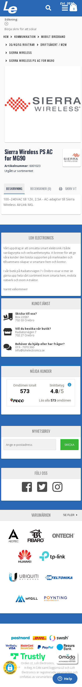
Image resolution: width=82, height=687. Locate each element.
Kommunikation (25, 37)
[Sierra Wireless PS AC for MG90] (43, 104)
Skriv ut (70, 188)
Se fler (69, 515)
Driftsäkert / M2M (54, 45)
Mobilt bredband (53, 37)
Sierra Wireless (20, 52)
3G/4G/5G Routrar (22, 45)
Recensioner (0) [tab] (40, 188)
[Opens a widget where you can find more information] (64, 679)
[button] (10, 667)
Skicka (69, 445)
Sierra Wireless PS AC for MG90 (31, 60)
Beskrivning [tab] (14, 188)
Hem (6, 37)
